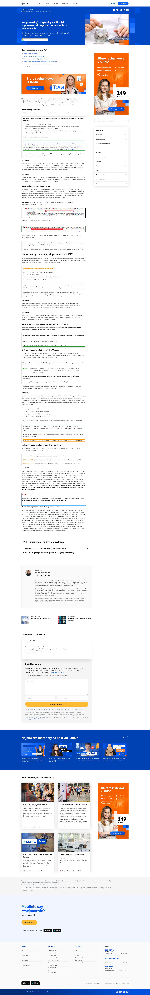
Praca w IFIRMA (25, 955)
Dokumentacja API (79, 962)
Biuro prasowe (24, 960)
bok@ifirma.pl (108, 954)
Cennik (23, 953)
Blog (76, 950)
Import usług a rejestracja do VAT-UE (33, 56)
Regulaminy (89, 983)
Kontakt (23, 962)
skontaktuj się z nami (57, 672)
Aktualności (99, 134)
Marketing (98, 161)
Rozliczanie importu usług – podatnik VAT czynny (37, 64)
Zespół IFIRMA (65, 827)
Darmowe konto (123, 3)
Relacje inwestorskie (109, 983)
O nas (22, 950)
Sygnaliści (118, 983)
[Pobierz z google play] (57, 930)
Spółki (97, 183)
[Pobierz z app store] (48, 930)
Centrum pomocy (78, 953)
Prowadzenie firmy (101, 175)
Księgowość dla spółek (53, 957)
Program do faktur (52, 962)
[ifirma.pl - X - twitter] (120, 992)
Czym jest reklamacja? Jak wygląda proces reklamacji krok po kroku (35, 805)
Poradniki (77, 955)
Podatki (98, 166)
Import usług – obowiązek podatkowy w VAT (35, 59)
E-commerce (99, 148)
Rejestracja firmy (100, 179)
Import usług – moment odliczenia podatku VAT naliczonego (40, 61)
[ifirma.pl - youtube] (127, 992)
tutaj (72, 149)
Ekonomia (98, 152)
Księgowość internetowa (53, 960)
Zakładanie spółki (52, 953)
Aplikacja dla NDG (52, 967)
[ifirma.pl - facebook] (117, 992)
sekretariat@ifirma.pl (110, 970)
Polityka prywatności (98, 983)
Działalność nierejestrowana (103, 143)
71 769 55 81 (124, 962)
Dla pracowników (100, 139)
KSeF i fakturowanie (101, 157)
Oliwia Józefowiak (29, 871)
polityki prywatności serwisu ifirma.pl (34, 719)
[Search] (126, 121)
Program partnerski (25, 965)
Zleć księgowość (29, 922)
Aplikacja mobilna (52, 972)
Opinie (22, 957)
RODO (123, 983)
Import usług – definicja (30, 53)
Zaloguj (114, 3)
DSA (128, 983)
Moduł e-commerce (52, 965)
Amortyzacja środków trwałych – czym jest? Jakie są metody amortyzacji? (72, 855)
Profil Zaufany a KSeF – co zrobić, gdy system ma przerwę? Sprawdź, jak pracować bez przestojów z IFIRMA (37, 856)
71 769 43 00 (124, 970)
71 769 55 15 (124, 954)
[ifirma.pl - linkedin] (124, 992)
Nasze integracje (78, 960)
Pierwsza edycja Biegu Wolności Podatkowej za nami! (73, 805)
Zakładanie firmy (52, 950)
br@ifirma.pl (108, 962)
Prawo (97, 170)
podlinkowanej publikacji (30, 146)
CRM (49, 970)
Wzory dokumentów (79, 957)
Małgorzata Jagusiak (28, 11)
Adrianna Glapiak (29, 827)
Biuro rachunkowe (52, 955)
